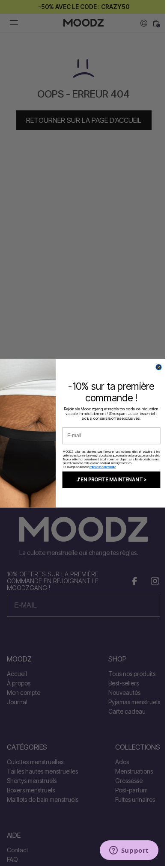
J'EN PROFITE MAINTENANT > (111, 479)
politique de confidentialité (102, 467)
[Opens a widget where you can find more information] (128, 851)
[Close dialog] (158, 367)
